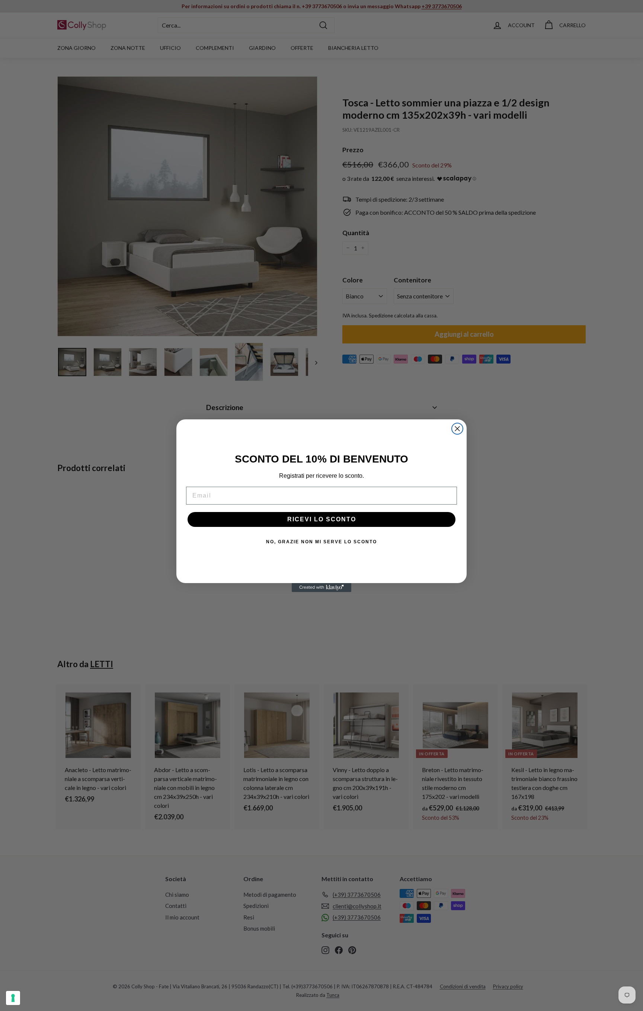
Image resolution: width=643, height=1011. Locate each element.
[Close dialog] (457, 428)
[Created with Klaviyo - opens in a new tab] (321, 587)
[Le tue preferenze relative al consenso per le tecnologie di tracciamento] (13, 998)
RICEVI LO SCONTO (321, 519)
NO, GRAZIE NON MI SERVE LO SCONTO (321, 541)
